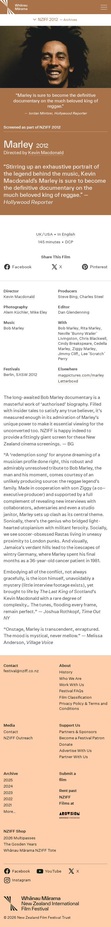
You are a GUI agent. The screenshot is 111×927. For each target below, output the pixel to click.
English (68, 234)
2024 (8, 786)
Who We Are (70, 678)
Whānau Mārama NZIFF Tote (30, 850)
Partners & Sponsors (78, 731)
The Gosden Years (20, 844)
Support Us (69, 725)
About (65, 665)
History (66, 672)
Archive (11, 773)
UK (39, 234)
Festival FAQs (71, 690)
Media (9, 725)
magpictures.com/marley (81, 375)
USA (48, 234)
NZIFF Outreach (18, 737)
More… (10, 811)
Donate (66, 744)
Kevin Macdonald (46, 152)
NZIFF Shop (15, 831)
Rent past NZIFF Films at (68, 797)
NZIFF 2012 (50, 127)
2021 (8, 805)
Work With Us (71, 684)
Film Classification (75, 697)
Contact (11, 665)
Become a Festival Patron (81, 737)
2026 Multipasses (20, 838)
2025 (8, 780)
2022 (8, 798)
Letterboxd (68, 381)
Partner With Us (73, 756)
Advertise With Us (75, 750)
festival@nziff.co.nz (21, 670)
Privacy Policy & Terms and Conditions (83, 706)
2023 (8, 792)
